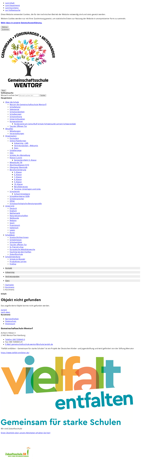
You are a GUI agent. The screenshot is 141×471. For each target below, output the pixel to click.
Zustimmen (5, 29)
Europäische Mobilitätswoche (22, 249)
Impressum (10, 323)
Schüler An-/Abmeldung (20, 155)
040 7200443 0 (15, 339)
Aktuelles (9, 128)
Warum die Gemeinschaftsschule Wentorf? (28, 104)
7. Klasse (18, 177)
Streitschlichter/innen (19, 237)
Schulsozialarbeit (17, 112)
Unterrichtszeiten (17, 119)
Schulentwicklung (12, 256)
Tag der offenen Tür (18, 244)
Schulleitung (15, 107)
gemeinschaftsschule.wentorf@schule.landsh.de (29, 344)
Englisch (13, 211)
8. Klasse (18, 179)
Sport (12, 223)
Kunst (12, 232)
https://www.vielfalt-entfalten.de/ (15, 352)
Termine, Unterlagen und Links (27, 189)
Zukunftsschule (16, 254)
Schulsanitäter (16, 242)
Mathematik (15, 213)
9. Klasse (18, 182)
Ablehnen (5, 27)
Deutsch (13, 208)
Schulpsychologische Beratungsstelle (26, 203)
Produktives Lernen (18, 261)
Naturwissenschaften (19, 215)
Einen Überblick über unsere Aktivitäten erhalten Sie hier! (25, 433)
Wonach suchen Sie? (10, 95)
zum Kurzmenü (12, 8)
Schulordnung (16, 116)
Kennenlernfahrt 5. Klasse (25, 160)
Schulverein (15, 191)
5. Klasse (18, 172)
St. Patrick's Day (16, 247)
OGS (11, 153)
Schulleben (10, 235)
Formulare (14, 138)
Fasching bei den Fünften (20, 252)
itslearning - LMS (21, 143)
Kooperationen (16, 121)
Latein (12, 230)
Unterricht (9, 206)
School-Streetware (22, 194)
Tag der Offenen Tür (18, 126)
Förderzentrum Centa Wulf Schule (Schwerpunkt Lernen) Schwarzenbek (45, 124)
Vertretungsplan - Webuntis (26, 145)
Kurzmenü (9, 287)
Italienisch (14, 227)
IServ (16, 148)
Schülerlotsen (16, 240)
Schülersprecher (17, 199)
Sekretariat (14, 109)
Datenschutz (10, 321)
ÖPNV (12, 201)
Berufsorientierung (18, 170)
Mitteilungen (15, 131)
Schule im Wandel (17, 259)
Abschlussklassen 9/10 (19, 165)
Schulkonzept (15, 114)
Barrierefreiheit (12, 319)
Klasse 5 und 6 (16, 157)
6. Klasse (18, 174)
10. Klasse (18, 184)
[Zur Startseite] (28, 88)
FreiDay (13, 264)
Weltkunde (14, 218)
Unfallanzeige (15, 150)
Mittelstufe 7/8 (16, 162)
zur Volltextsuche (12, 10)
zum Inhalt (9, 3)
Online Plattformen (18, 141)
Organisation (11, 136)
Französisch (15, 225)
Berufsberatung (21, 186)
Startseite (9, 285)
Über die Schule (12, 102)
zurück (4, 310)
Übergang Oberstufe (18, 167)
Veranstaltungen (17, 133)
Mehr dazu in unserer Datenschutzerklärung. (21, 23)
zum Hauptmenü (12, 5)
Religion (13, 220)
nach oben (5, 312)
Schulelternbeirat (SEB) (20, 196)
